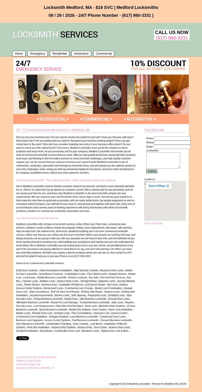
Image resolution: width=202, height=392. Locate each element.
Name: (149, 138)
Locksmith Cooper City (28, 364)
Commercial (104, 53)
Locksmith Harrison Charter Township (36, 357)
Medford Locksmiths (139, 384)
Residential (59, 53)
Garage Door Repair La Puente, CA (35, 367)
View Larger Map (153, 223)
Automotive (81, 53)
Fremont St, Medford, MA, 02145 (169, 384)
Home (19, 53)
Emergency (37, 53)
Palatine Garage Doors (28, 360)
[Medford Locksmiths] (56, 38)
